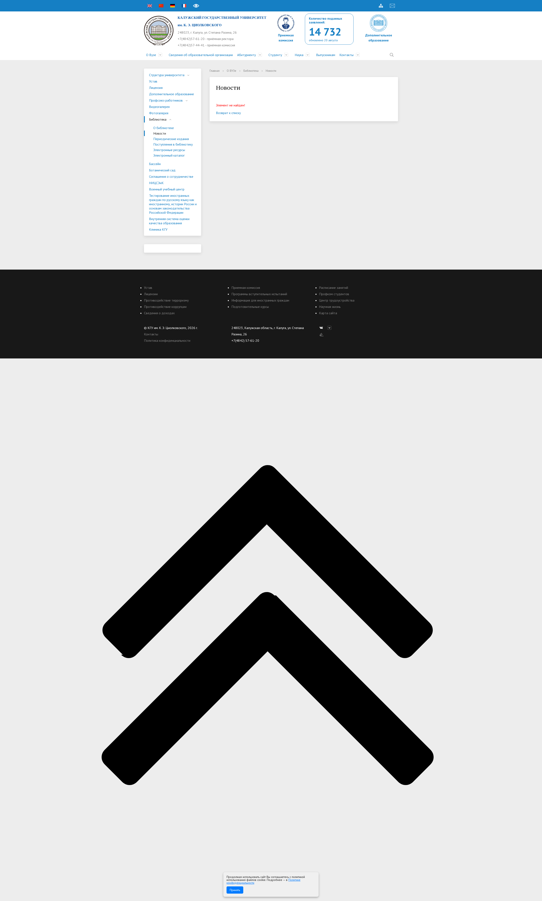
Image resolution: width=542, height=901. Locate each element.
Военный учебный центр (166, 189)
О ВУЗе (231, 71)
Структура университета (166, 75)
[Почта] (392, 5)
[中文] (161, 5)
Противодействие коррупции (165, 306)
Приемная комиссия (245, 287)
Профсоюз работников (166, 100)
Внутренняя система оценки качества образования (169, 221)
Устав (153, 81)
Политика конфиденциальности (167, 340)
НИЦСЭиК (156, 183)
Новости (159, 133)
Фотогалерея (158, 113)
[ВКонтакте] (322, 328)
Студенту (275, 55)
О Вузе (151, 55)
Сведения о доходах (159, 313)
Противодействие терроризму (166, 300)
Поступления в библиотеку (173, 144)
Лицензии (151, 294)
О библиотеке (163, 128)
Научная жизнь (330, 306)
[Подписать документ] (321, 334)
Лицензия (156, 87)
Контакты (346, 55)
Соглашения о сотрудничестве (171, 176)
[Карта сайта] (381, 5)
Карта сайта (328, 313)
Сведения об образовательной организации (201, 55)
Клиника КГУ (158, 229)
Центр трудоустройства (336, 300)
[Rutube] (330, 328)
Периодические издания (171, 139)
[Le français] (184, 5)
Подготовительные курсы (250, 306)
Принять (235, 890)
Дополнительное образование (171, 94)
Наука (299, 55)
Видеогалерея (159, 107)
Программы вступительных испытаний (259, 294)
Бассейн (155, 164)
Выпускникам (325, 55)
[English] (149, 5)
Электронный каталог (169, 155)
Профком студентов (334, 294)
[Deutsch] (172, 5)
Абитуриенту (246, 55)
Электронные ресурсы (169, 150)
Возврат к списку (228, 113)
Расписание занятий (333, 287)
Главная (215, 71)
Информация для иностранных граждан (260, 300)
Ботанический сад (162, 170)
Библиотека (157, 119)
